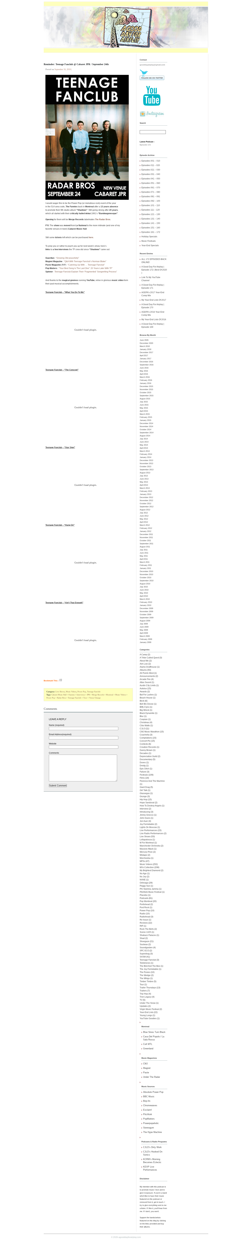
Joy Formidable (147, 824)
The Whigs (145, 978)
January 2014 (145, 457)
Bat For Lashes (147, 694)
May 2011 (144, 556)
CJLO (142, 728)
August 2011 (145, 547)
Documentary (146, 759)
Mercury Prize (146, 852)
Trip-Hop (144, 994)
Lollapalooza (146, 839)
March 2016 (145, 377)
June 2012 (144, 516)
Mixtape (143, 855)
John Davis (145, 818)
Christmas (144, 722)
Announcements (147, 676)
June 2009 (144, 627)
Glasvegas (145, 793)
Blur (141, 716)
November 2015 (146, 389)
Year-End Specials (150, 245)
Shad (142, 938)
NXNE (143, 879)
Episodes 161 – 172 (150, 232)
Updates (144, 1006)
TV (141, 1000)
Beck (142, 701)
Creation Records (148, 747)
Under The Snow (147, 1003)
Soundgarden (146, 947)
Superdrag (145, 954)
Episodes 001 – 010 (150, 161)
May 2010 (144, 593)
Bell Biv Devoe (146, 704)
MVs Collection (147, 867)
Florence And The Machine (152, 781)
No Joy (143, 876)
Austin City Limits (148, 685)
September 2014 (146, 433)
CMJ (145, 1063)
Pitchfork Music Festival (150, 892)
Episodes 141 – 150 (150, 223)
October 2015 (145, 392)
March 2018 (145, 346)
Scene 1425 (145, 932)
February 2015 (146, 417)
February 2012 (146, 528)
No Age (143, 873)
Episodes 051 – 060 (150, 183)
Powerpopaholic (151, 1123)
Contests (144, 744)
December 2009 (146, 608)
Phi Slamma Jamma (149, 889)
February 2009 (146, 639)
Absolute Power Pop (153, 1092)
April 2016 (144, 374)
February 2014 (146, 454)
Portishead (145, 904)
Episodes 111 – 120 (150, 210)
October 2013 (145, 466)
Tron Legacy (145, 997)
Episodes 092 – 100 (150, 201)
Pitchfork (147, 1114)
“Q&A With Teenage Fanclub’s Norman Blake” (85, 261)
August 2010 (145, 584)
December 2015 (146, 386)
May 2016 (144, 371)
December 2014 (146, 423)
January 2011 (145, 568)
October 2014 (145, 429)
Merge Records (98, 695)
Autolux (143, 688)
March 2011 (144, 562)
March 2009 (145, 636)
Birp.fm (146, 1101)
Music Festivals (148, 241)
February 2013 (146, 491)
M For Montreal (147, 842)
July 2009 (144, 624)
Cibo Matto (145, 725)
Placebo (143, 895)
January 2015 (145, 420)
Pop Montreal (146, 901)
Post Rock (144, 907)
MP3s (142, 861)
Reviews (144, 923)
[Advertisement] (189, 105)
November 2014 (146, 426)
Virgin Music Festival (149, 1009)
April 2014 (144, 448)
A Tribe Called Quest (149, 657)
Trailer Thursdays (148, 987)
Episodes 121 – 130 (150, 214)
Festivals (144, 775)
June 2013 (144, 479)
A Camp (143, 654)
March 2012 (145, 525)
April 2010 (144, 596)
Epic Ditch (144, 768)
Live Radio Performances (151, 833)
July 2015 (144, 402)
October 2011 (145, 540)
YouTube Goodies (148, 1018)
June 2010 (144, 590)
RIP (141, 926)
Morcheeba (145, 858)
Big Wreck (144, 710)
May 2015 (144, 408)
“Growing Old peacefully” (67, 258)
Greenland (148, 1048)
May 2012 (144, 519)
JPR (88, 695)
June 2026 (144, 340)
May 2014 (144, 445)
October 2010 (145, 577)
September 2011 (146, 544)
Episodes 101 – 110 (150, 205)
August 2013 (145, 473)
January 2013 (145, 494)
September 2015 (146, 396)
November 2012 (146, 500)
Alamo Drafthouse (148, 667)
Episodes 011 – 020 (150, 165)
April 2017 (144, 355)
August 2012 (145, 510)
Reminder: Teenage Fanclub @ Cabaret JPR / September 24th (76, 64)
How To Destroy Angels (150, 805)
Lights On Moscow (148, 827)
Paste (146, 1072)
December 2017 (146, 352)
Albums (143, 670)
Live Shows (60, 692)
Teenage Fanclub (93, 692)
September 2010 (146, 581)
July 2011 (144, 550)
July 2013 (144, 476)
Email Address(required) (60, 734)
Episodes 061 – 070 (150, 187)
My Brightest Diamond (150, 870)
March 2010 (145, 599)
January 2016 (145, 383)
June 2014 (144, 442)
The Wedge (145, 975)
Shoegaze (144, 941)
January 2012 (145, 531)
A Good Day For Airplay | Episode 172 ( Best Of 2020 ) (154, 270)
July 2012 (144, 513)
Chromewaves (150, 1105)
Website (52, 743)
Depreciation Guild (148, 756)
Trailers (143, 991)
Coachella (144, 735)
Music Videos (71, 692)
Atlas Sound (145, 682)
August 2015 (145, 399)
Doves (143, 762)
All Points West (147, 673)
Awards (143, 691)
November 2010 (146, 574)
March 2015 (145, 414)
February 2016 (146, 380)
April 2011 (144, 559)
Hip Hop (143, 799)
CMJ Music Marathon (149, 731)
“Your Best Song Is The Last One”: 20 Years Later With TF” (85, 268)
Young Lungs (146, 1015)
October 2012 (145, 503)
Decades (144, 753)
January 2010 (145, 605)
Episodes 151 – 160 (150, 227)
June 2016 (144, 368)
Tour (85, 698)
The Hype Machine (152, 1132)
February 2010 (146, 602)
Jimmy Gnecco (146, 815)
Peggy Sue (145, 886)
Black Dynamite (147, 713)
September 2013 (146, 470)
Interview (144, 809)
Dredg (143, 765)
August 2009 (145, 621)
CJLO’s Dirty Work (152, 1147)
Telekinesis (145, 963)
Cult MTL (147, 1044)
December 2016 (146, 362)
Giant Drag (145, 787)
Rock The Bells (147, 929)
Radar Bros (61, 698)
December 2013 (146, 460)
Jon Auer (144, 821)
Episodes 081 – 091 (150, 196)
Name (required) (56, 725)
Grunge (143, 796)
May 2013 (144, 482)
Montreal (109, 695)
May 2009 (144, 630)
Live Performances (148, 830)
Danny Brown (146, 750)
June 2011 (144, 553)
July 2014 (144, 439)
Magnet (147, 1068)
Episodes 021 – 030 (150, 170)
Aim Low (144, 664)
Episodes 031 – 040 (150, 174)
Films (142, 778)
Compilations (146, 738)
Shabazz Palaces (148, 935)
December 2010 (146, 571)
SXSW (143, 957)
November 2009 (146, 611)
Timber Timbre (146, 981)
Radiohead (145, 917)
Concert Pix (145, 741)
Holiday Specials (149, 236)
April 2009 (144, 633)
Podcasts (144, 898)
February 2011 (146, 565)
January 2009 (145, 642)
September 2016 (146, 365)
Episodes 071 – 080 (150, 192)
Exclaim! (147, 1110)
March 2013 (145, 488)
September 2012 (146, 507)
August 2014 (145, 436)
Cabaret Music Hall (59, 695)
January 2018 (145, 349)
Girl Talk (143, 790)
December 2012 (146, 497)
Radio (142, 913)
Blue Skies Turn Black (154, 1032)
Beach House (146, 698)
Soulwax (144, 944)
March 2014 (145, 451)
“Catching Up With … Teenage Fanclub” (86, 265)
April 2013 (144, 485)
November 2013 (146, 463)
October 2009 (145, 614)
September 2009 (146, 618)
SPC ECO (144, 950)
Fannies (72, 695)
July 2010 (144, 587)
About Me (144, 661)
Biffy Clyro (144, 707)
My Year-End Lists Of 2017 (153, 300)
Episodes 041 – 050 (150, 178)
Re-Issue (144, 920)
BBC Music (148, 1096)
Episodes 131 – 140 (150, 219)
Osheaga (144, 883)
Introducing (145, 812)
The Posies (145, 972)
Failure (143, 772)
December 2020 (146, 343)
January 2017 (145, 359)
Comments (54, 753)
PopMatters (149, 1118)
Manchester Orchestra (150, 846)
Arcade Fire (145, 679)
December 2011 (146, 534)
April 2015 (144, 411)
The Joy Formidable (149, 969)
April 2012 (144, 522)
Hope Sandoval (147, 802)
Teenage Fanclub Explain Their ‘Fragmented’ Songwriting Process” (86, 272)
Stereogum (148, 1127)
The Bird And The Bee (150, 966)
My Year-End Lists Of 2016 (153, 319)
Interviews (81, 695)
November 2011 (146, 537)
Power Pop (81, 692)
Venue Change (95, 698)
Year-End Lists (146, 1012)
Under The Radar (151, 1077)
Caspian (144, 719)
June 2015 (144, 405)
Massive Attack (146, 849)
